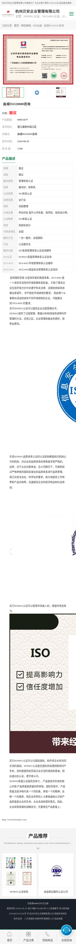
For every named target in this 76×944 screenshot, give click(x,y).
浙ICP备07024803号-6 (38, 908)
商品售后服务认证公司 (20, 891)
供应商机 (26, 25)
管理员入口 (49, 919)
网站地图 (58, 919)
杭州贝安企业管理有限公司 (42, 914)
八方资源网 (29, 919)
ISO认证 (37, 25)
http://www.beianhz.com (14, 819)
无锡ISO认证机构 (56, 891)
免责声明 (39, 919)
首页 (16, 25)
